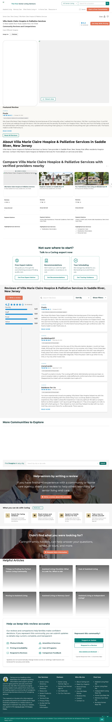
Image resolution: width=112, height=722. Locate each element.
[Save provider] (107, 16)
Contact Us (80, 701)
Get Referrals (62, 691)
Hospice (5, 110)
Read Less (37, 507)
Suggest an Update (89, 640)
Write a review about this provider (57, 497)
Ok (102, 719)
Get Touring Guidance (85, 277)
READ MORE (7, 131)
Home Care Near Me (102, 695)
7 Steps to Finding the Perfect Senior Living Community (18, 570)
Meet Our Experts (83, 684)
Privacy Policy (44, 701)
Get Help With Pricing (100, 23)
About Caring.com (83, 682)
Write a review (15, 298)
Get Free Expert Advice (26, 277)
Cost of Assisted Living (88, 569)
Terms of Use (19, 707)
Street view (49, 99)
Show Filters (98, 298)
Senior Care (6, 16)
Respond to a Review (89, 645)
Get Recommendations (56, 277)
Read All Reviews (10, 135)
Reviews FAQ (81, 696)
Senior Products (45, 693)
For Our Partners (64, 693)
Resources (43, 691)
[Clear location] (98, 463)
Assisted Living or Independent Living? (91, 597)
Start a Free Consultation (98, 9)
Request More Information (57, 552)
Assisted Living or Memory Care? (56, 596)
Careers (79, 698)
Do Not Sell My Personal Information (45, 705)
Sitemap (42, 696)
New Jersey (14, 16)
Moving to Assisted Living (16, 596)
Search (103, 463)
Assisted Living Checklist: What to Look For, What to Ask (55, 570)
